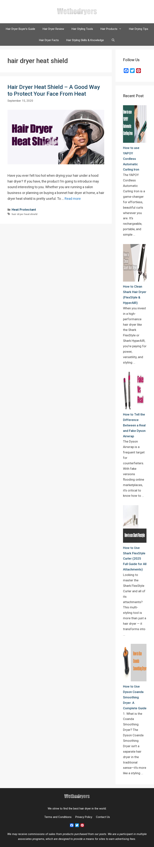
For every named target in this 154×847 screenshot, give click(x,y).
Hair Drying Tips (138, 29)
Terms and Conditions (58, 817)
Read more (73, 199)
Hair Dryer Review (53, 29)
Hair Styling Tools (82, 29)
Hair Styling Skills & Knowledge (85, 40)
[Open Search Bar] (113, 40)
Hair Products (108, 29)
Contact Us (103, 817)
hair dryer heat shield (24, 214)
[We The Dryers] (77, 11)
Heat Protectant (24, 209)
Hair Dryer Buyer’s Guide (20, 29)
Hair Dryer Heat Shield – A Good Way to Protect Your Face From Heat (54, 90)
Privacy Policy (83, 817)
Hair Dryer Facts (49, 40)
